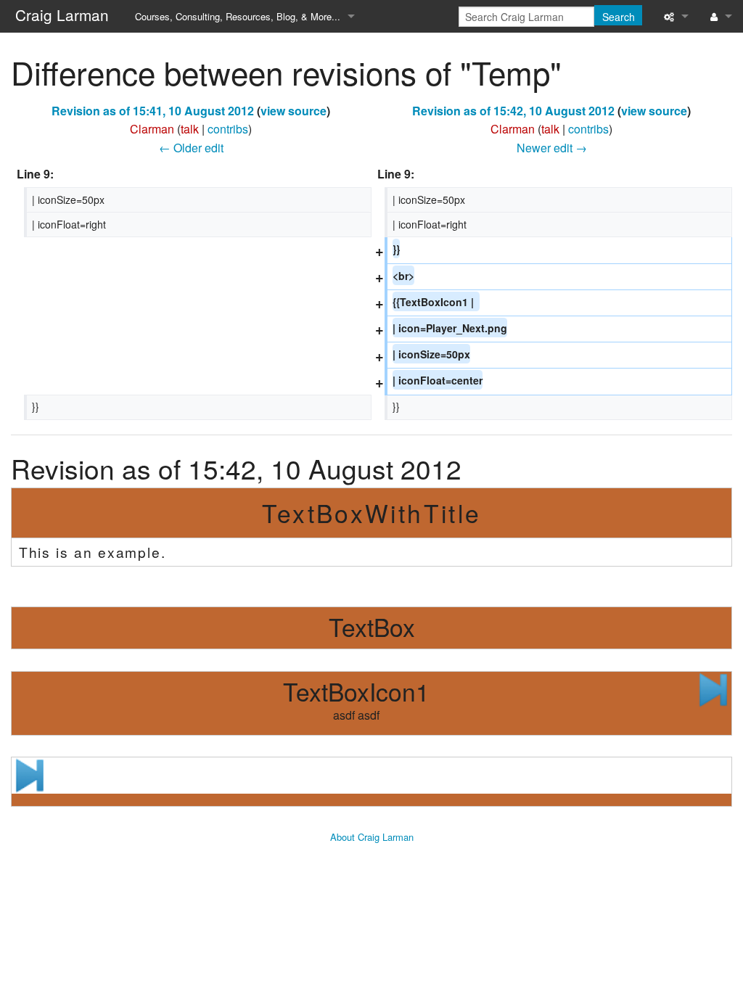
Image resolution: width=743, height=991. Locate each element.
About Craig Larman (372, 837)
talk (190, 128)
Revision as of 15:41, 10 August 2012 (153, 110)
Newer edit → (552, 147)
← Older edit (191, 147)
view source (293, 110)
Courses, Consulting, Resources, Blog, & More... (237, 16)
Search (618, 16)
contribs (228, 128)
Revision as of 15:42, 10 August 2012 (513, 110)
